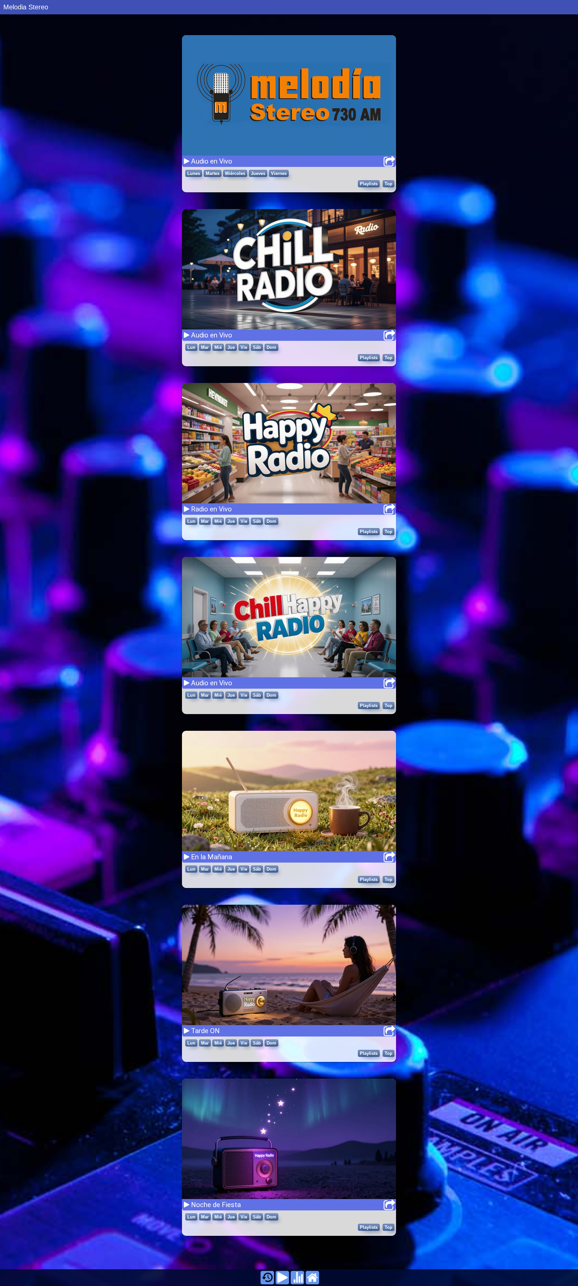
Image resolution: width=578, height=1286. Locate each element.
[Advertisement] (289, 1254)
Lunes (193, 173)
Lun (191, 347)
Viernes (279, 173)
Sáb (257, 347)
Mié (218, 347)
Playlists (369, 183)
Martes (212, 173)
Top (388, 183)
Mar (205, 347)
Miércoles (235, 173)
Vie (243, 347)
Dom (271, 347)
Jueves (258, 173)
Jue (231, 347)
